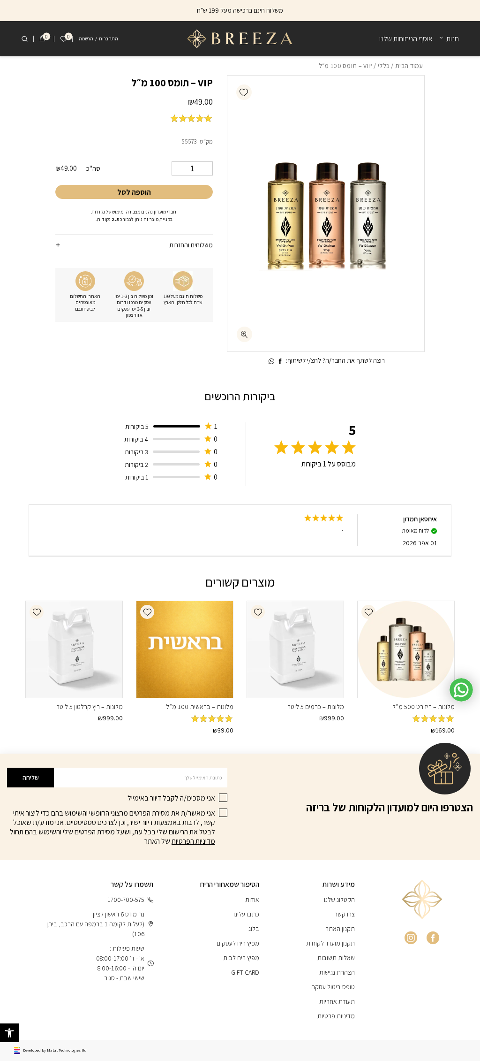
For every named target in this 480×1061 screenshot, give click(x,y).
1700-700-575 (125, 899)
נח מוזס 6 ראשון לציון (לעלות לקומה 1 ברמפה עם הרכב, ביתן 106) (95, 924)
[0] (42, 39)
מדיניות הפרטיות (193, 841)
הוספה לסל (134, 192)
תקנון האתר (340, 928)
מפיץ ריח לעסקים (238, 943)
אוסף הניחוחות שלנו (406, 39)
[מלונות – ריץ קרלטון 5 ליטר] (74, 649)
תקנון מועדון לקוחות (330, 943)
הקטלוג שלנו (339, 899)
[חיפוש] (24, 39)
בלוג (253, 928)
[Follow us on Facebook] (433, 937)
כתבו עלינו (246, 914)
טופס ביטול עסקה (333, 987)
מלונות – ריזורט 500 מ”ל (423, 706)
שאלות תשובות (336, 958)
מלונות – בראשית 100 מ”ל (199, 706)
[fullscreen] (244, 334)
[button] (244, 92)
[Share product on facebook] (280, 362)
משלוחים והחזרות (190, 245)
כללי (384, 65)
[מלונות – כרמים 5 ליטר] (295, 649)
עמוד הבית (409, 65)
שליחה (30, 777)
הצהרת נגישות (337, 972)
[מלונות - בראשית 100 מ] (184, 649)
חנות (452, 39)
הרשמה (86, 38)
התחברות (108, 38)
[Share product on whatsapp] (271, 362)
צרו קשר (344, 914)
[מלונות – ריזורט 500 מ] (406, 649)
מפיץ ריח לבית (241, 958)
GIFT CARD (245, 972)
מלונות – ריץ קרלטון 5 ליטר (89, 706)
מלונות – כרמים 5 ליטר (315, 706)
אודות (252, 899)
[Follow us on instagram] (411, 937)
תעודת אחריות (337, 1001)
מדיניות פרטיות (336, 1016)
